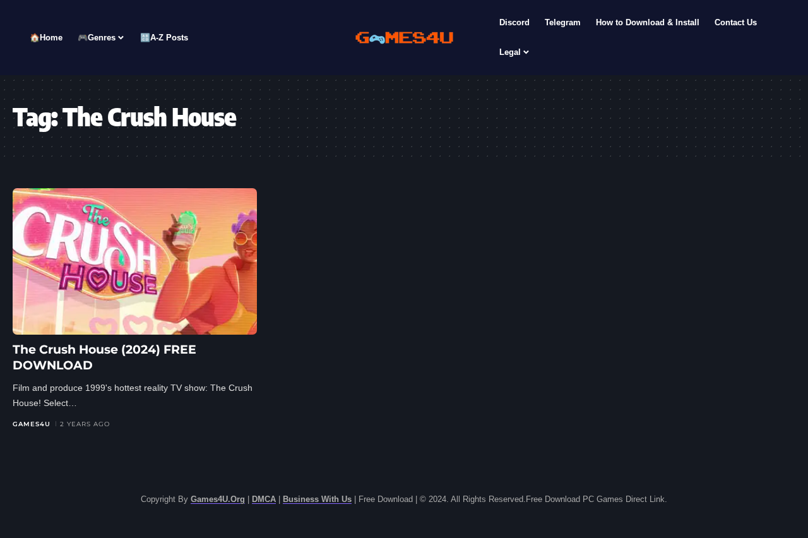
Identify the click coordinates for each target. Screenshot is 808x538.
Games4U (31, 424)
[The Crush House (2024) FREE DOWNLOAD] (135, 261)
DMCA (264, 499)
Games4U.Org (218, 499)
